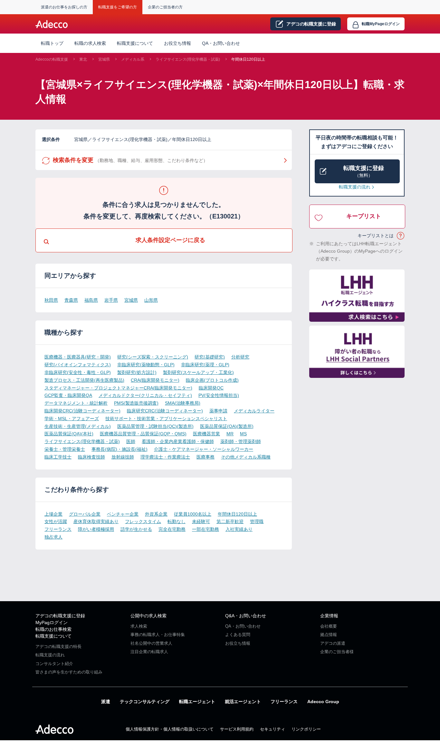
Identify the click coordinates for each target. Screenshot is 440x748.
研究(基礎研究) (210, 356)
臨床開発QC (211, 387)
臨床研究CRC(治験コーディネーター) (165, 410)
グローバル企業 (84, 514)
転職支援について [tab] (135, 43)
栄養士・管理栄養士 (64, 449)
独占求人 (53, 537)
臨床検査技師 (91, 457)
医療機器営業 (206, 433)
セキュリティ (272, 729)
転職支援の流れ (354, 186)
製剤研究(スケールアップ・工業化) (198, 372)
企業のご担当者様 (337, 651)
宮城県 (104, 59)
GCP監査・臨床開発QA (68, 395)
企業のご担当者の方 (165, 7)
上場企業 (53, 514)
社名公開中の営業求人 (151, 643)
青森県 (71, 300)
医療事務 (205, 457)
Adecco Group (323, 701)
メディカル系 (132, 59)
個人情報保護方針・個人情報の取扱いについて (170, 729)
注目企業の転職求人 (149, 651)
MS (243, 433)
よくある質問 (237, 634)
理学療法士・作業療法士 (165, 457)
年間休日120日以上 (248, 59)
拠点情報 (328, 634)
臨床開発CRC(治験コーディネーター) (82, 410)
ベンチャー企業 (123, 514)
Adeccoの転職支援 (51, 59)
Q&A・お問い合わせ (245, 615)
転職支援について (53, 636)
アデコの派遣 (332, 643)
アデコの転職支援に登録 (60, 615)
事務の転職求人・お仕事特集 (157, 634)
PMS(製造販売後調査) (136, 403)
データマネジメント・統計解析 (76, 403)
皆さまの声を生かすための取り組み (68, 672)
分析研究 (240, 356)
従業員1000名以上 (192, 514)
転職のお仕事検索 (53, 629)
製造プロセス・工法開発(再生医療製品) (84, 380)
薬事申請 (218, 410)
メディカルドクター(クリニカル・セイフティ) (145, 395)
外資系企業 (156, 514)
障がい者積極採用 (96, 529)
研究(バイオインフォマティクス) (77, 364)
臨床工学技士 (58, 457)
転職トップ (52, 43)
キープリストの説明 (401, 236)
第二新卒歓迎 (230, 521)
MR (230, 433)
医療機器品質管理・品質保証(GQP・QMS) (143, 433)
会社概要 (328, 626)
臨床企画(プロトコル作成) (212, 380)
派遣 (105, 701)
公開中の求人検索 (148, 615)
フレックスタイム (143, 521)
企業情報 (329, 615)
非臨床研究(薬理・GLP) (205, 364)
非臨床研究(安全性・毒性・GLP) (77, 372)
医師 (130, 441)
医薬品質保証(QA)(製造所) (226, 426)
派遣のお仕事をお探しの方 (64, 7)
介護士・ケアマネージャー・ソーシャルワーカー (203, 449)
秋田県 (51, 300)
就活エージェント (243, 701)
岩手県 (111, 300)
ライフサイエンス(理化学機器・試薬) (188, 59)
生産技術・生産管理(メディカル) (77, 426)
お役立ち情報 (177, 43)
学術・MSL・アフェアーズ (71, 418)
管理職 (256, 521)
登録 (311, 23)
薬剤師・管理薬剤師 (240, 441)
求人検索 (138, 626)
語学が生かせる (136, 529)
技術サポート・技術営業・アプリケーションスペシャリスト (166, 418)
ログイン (381, 24)
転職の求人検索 (90, 43)
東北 (83, 59)
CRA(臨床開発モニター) (155, 380)
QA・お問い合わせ (221, 43)
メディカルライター (254, 410)
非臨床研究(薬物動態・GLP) (146, 364)
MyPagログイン (51, 622)
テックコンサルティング (144, 701)
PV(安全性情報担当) (218, 395)
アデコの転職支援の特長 (58, 646)
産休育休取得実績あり (96, 521)
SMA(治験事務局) (182, 403)
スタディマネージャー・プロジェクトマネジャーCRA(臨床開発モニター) (118, 387)
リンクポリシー (306, 729)
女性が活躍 (55, 521)
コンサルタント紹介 (54, 663)
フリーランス (58, 529)
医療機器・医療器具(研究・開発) (77, 356)
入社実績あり (239, 529)
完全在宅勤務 (172, 529)
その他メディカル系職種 (246, 457)
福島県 (91, 300)
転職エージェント (197, 701)
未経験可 (201, 521)
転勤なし (176, 521)
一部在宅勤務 (205, 529)
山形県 (151, 300)
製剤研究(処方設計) (137, 372)
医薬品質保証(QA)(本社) (68, 433)
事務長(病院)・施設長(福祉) (119, 449)
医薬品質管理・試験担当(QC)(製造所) (155, 426)
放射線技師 (122, 457)
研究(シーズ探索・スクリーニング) (152, 356)
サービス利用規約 (236, 729)
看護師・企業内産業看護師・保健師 (178, 441)
